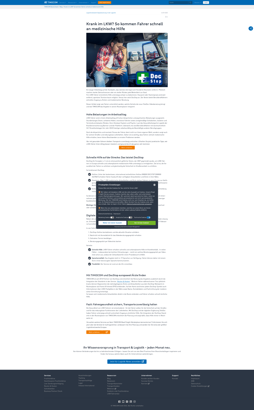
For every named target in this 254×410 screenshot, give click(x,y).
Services (62, 2)
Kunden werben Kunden (150, 378)
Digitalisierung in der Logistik (106, 13)
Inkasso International (86, 386)
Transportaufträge (85, 380)
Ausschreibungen (84, 375)
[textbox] (180, 2)
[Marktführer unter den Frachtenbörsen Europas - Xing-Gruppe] (127, 401)
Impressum (195, 378)
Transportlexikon (113, 386)
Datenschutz (196, 384)
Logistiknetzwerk (91, 13)
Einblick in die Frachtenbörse (118, 391)
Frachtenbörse (49, 378)
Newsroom (111, 381)
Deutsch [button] (197, 2)
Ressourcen (71, 2)
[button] (251, 28)
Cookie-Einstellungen (199, 386)
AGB (192, 381)
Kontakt (175, 378)
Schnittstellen (49, 389)
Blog (109, 378)
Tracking (81, 378)
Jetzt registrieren (104, 2)
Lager (80, 383)
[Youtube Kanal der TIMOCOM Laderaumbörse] (123, 401)
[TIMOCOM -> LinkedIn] (131, 401)
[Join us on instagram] (134, 401)
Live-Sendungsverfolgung (53, 384)
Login (206, 2)
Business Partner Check (53, 391)
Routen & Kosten (50, 386)
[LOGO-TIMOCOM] (50, 2)
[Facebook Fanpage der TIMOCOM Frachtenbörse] (119, 401)
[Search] (190, 2)
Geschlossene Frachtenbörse (55, 381)
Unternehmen (83, 2)
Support (93, 2)
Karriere (144, 384)
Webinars (110, 389)
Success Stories (147, 381)
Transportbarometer (114, 384)
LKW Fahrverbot (113, 394)
